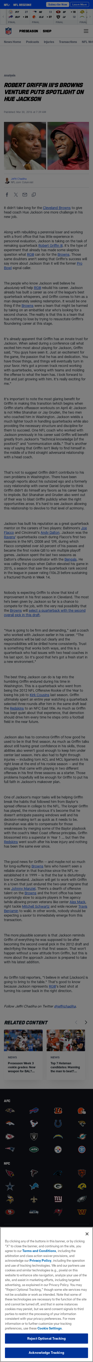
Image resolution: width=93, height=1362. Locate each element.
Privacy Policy (40, 1260)
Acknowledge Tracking (46, 1353)
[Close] (87, 1233)
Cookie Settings (49, 1328)
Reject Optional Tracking (46, 1338)
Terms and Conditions (39, 1251)
